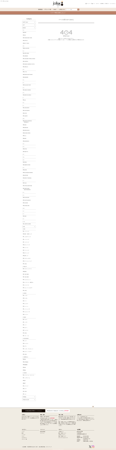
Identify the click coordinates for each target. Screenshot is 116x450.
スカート (25, 327)
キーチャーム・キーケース (29, 375)
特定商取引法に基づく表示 (33, 446)
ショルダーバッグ (27, 236)
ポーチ (25, 388)
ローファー (26, 314)
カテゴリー (24, 429)
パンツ (25, 324)
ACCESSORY (26, 338)
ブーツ (25, 300)
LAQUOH (25, 115)
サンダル (25, 298)
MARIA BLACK (26, 130)
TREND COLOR (26, 399)
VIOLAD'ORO (26, 197)
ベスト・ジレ (26, 335)
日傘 (25, 367)
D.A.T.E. (25, 71)
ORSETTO (26, 151)
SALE (54, 9)
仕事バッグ (26, 255)
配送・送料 (42, 414)
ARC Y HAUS (26, 43)
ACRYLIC (26, 40)
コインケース (26, 285)
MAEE (25, 138)
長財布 (25, 271)
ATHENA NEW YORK (28, 37)
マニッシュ (26, 306)
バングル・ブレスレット (28, 348)
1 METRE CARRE (27, 223)
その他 (25, 263)
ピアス (25, 346)
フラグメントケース (28, 268)
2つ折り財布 (26, 274)
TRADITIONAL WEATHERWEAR (27, 189)
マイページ (89, 3)
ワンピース (26, 330)
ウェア (23, 436)
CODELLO (26, 66)
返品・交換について (62, 436)
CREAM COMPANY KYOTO (29, 64)
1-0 (24, 221)
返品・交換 (61, 414)
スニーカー (26, 303)
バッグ (23, 431)
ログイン (97, 3)
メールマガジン (113, 3)
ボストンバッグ (27, 244)
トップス (25, 322)
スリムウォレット (27, 279)
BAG (24, 228)
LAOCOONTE (26, 107)
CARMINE (26, 55)
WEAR (24, 317)
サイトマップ (49, 446)
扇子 (25, 380)
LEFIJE (25, 113)
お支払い (23, 414)
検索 (78, 9)
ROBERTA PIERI (27, 164)
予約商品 (24, 396)
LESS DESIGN (26, 110)
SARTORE (26, 175)
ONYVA (25, 148)
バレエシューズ (27, 311)
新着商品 (40, 9)
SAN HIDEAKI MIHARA (28, 172)
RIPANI (25, 162)
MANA (25, 124)
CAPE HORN (26, 53)
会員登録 (102, 3)
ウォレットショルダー (28, 287)
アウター (25, 319)
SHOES (24, 293)
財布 (22, 433)
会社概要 (78, 429)
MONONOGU (26, 141)
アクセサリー (24, 437)
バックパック (26, 242)
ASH (25, 35)
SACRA (25, 169)
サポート (60, 429)
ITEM (24, 226)
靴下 (25, 383)
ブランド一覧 (47, 9)
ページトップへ (93, 407)
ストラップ (26, 385)
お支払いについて (61, 434)
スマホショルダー (27, 258)
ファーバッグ (26, 250)
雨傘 (25, 370)
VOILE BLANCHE (27, 200)
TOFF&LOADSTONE (28, 185)
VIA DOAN (26, 202)
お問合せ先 (79, 414)
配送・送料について (62, 433)
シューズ (23, 434)
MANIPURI (26, 127)
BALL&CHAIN (26, 48)
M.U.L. (25, 135)
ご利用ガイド (107, 3)
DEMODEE (26, 77)
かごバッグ (26, 247)
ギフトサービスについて (63, 437)
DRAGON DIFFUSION (28, 74)
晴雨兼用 (25, 364)
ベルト (25, 394)
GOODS (25, 372)
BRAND (24, 27)
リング (25, 340)
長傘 (25, 359)
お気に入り (62, 9)
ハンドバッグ (26, 239)
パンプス (25, 295)
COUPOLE (26, 61)
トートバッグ (26, 231)
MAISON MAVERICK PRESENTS (28, 121)
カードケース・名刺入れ (28, 282)
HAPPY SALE (25, 22)
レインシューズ (27, 309)
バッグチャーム (27, 377)
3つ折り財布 (26, 276)
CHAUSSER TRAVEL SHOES (29, 58)
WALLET (25, 266)
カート (94, 3)
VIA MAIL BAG (26, 205)
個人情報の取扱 (42, 446)
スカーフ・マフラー (28, 351)
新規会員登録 (42, 431)
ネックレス (26, 343)
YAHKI (25, 216)
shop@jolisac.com (83, 416)
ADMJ (25, 32)
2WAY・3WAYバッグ (28, 233)
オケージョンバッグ (28, 261)
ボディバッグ (26, 252)
